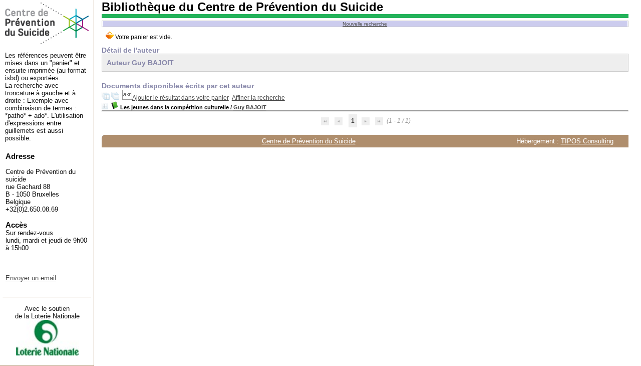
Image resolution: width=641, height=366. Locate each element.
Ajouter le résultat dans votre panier (180, 97)
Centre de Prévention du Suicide (309, 141)
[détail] (105, 106)
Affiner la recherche (258, 97)
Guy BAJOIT (249, 107)
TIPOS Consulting (587, 141)
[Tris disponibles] (127, 97)
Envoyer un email (31, 278)
